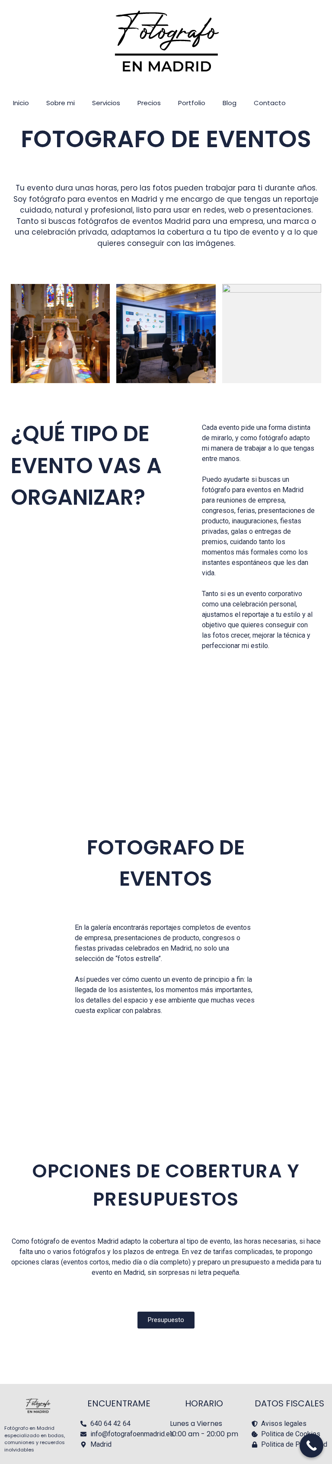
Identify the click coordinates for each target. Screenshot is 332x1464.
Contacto (270, 102)
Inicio (21, 102)
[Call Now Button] (311, 1446)
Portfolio (191, 102)
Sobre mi (60, 102)
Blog (229, 102)
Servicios (106, 102)
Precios (149, 102)
